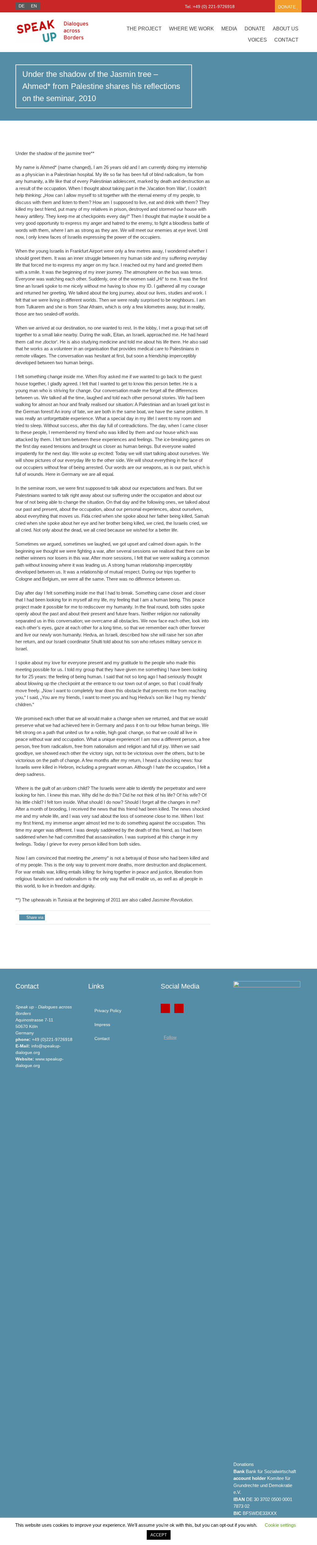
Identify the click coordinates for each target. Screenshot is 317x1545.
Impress (102, 1024)
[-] (58, 31)
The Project (144, 28)
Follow (170, 1037)
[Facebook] (165, 1008)
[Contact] (244, 7)
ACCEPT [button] (158, 1535)
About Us (285, 28)
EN (34, 5)
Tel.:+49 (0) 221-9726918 (210, 6)
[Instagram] (179, 1008)
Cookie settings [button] (280, 1525)
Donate (287, 6)
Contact (286, 39)
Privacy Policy (107, 1010)
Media (229, 28)
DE (21, 5)
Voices (257, 39)
